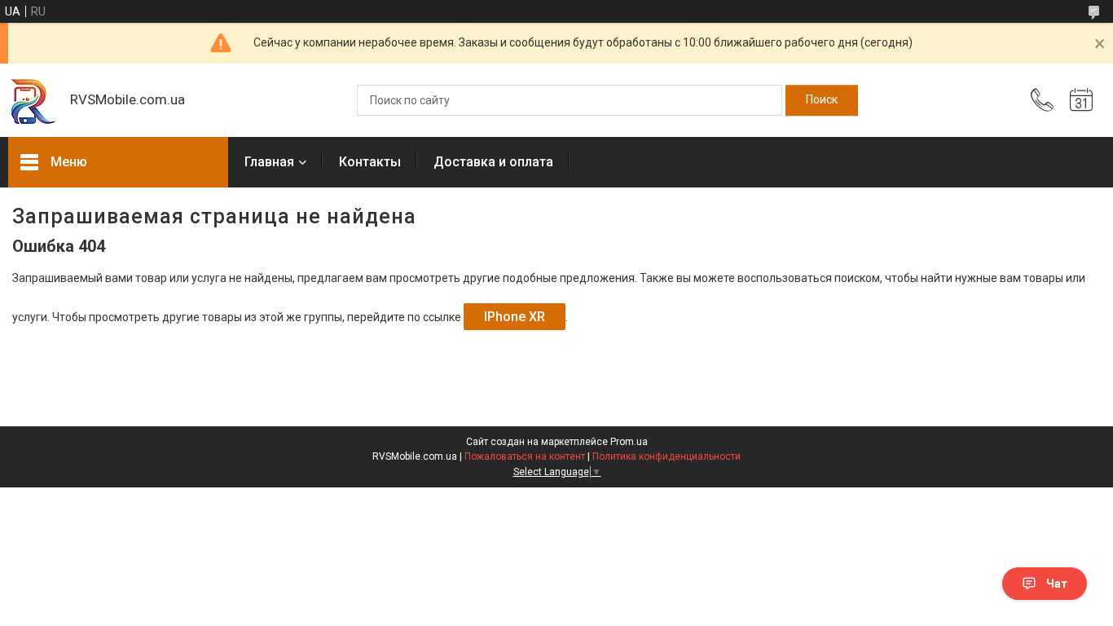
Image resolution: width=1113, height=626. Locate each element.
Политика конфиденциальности (666, 456)
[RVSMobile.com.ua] (31, 101)
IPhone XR (514, 316)
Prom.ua (629, 441)
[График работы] (1081, 100)
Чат (1056, 583)
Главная (269, 162)
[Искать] (821, 100)
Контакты (370, 162)
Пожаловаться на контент (524, 456)
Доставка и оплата (493, 162)
